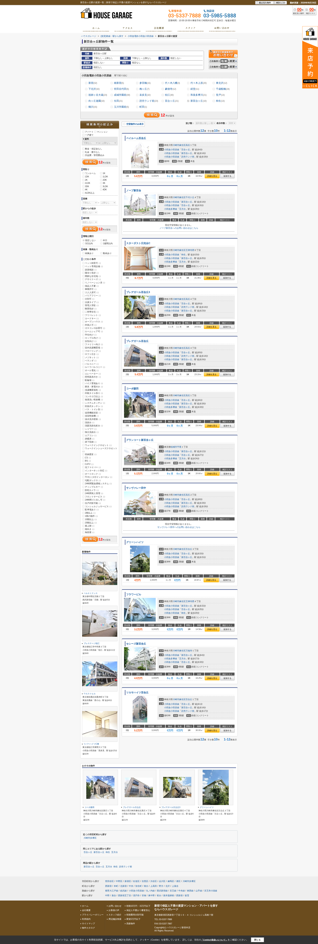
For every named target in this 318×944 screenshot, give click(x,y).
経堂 (194, 88)
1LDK (105, 176)
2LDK (87, 183)
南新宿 (119, 82)
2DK (105, 180)
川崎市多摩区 (90, 838)
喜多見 (145, 94)
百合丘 (189, 549)
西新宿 (108, 886)
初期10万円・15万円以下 (138, 906)
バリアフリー (93, 295)
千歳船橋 (223, 88)
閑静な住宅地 (93, 276)
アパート (89, 132)
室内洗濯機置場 (94, 347)
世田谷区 (109, 881)
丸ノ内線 (150, 890)
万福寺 (189, 650)
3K (104, 183)
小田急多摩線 (170, 209)
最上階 (89, 526)
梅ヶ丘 (144, 88)
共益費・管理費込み (94, 155)
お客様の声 (113, 910)
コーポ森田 (132, 388)
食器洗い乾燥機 (94, 399)
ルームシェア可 (94, 331)
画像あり (89, 253)
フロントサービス (95, 496)
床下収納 (90, 442)
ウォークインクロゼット (98, 445)
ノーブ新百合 (133, 190)
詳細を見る (212, 176)
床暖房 (89, 438)
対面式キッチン (94, 406)
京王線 (173, 890)
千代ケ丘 (190, 197)
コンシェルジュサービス (98, 506)
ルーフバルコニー (95, 367)
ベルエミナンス (91, 593)
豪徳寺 (170, 88)
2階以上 (90, 513)
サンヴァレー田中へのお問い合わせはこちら (178, 527)
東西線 (190, 890)
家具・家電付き (94, 386)
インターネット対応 (96, 470)
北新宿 (123, 886)
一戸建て (89, 135)
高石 (188, 145)
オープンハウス (94, 321)
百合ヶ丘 (172, 100)
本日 (105, 240)
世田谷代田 (121, 88)
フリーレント (93, 315)
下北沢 (94, 88)
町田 (143, 106)
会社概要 (86, 910)
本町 (116, 886)
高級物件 (130, 923)
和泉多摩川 (198, 94)
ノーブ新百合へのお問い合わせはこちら (178, 228)
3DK (87, 186)
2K (86, 180)
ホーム (85, 906)
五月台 (182, 209)
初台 (159, 895)
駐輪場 (89, 380)
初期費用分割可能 (135, 914)
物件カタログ (88, 928)
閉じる (257, 940)
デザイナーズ (93, 279)
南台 (146, 886)
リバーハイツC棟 (91, 744)
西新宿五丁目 (124, 895)
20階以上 (91, 522)
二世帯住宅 (92, 312)
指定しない (90, 240)
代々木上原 (198, 82)
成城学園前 (122, 94)
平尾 (179, 447)
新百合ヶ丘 (198, 100)
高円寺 (136, 895)
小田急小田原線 (171, 149)
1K (104, 173)
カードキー (92, 318)
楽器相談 (90, 269)
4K (86, 189)
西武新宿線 (162, 890)
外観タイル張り (94, 393)
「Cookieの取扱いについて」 (214, 940)
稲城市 (174, 447)
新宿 (92, 82)
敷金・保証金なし (93, 148)
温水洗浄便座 (93, 419)
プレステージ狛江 (92, 643)
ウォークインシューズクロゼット (99, 449)
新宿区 (128, 881)
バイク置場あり (94, 383)
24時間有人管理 (94, 493)
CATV (89, 464)
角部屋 (89, 532)
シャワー (90, 429)
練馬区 (171, 881)
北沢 (167, 886)
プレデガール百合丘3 (138, 292)
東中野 (151, 895)
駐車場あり (92, 509)
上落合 (175, 886)
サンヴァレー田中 (136, 488)
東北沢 (221, 82)
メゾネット (92, 357)
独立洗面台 (92, 432)
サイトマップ (88, 923)
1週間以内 (108, 243)
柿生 (220, 100)
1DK (87, 176)
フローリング (93, 351)
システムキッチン (95, 403)
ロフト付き (92, 354)
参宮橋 (145, 82)
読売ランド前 (148, 100)
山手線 (199, 890)
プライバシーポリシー (93, 914)
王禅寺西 (190, 250)
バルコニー (92, 364)
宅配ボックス (93, 480)
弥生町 (138, 886)
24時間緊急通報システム (98, 483)
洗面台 (89, 422)
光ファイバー (93, 467)
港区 (178, 881)
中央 (131, 886)
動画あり (107, 253)
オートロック (93, 474)
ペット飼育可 (93, 263)
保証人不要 (92, 286)
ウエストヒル (90, 693)
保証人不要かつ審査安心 (138, 910)
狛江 (169, 94)
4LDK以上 (90, 193)
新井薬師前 (168, 895)
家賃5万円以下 (133, 919)
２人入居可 (92, 292)
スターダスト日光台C (138, 243)
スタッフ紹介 (114, 914)
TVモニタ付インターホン (98, 477)
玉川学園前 (121, 106)
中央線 (181, 890)
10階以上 (91, 519)
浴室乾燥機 (92, 416)
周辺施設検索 (114, 919)
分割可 (89, 299)
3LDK (105, 186)
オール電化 (92, 370)
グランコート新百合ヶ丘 (140, 440)
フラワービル (133, 594)
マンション (102, 132)
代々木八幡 (172, 82)
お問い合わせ (114, 906)
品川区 (162, 881)
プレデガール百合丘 (137, 341)
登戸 (220, 94)
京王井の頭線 (210, 890)
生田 (118, 100)
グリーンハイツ (135, 542)
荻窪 (187, 895)
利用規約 (86, 919)
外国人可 (90, 325)
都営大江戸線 (111, 890)
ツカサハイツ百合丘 (137, 692)
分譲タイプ (92, 302)
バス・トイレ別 (94, 409)
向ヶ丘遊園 (96, 100)
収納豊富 (90, 454)
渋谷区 (153, 881)
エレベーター (93, 373)
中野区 (119, 881)
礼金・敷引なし (92, 152)
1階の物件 (91, 516)
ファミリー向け (94, 344)
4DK (105, 189)
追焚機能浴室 (93, 412)
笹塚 (144, 895)
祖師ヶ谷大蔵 (97, 94)
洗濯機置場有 (93, 390)
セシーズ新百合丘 (136, 643)
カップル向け (93, 338)
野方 (161, 886)
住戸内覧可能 (93, 503)
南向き (89, 529)
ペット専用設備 (94, 266)
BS (88, 461)
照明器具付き (93, 377)
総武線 (123, 890)
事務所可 (90, 289)
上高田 (153, 886)
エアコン (90, 435)
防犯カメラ (92, 490)
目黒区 (145, 881)
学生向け (90, 334)
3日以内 (89, 243)
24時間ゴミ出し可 (95, 500)
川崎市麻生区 (179, 145)
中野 (107, 895)
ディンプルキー (94, 487)
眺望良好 (90, 308)
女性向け (90, 341)
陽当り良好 (92, 273)
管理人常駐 (92, 305)
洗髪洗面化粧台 (94, 425)
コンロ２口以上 (94, 396)
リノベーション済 (95, 282)
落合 (114, 895)
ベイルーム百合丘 (136, 138)
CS (88, 457)
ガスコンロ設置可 (95, 328)
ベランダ (90, 360)
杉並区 (136, 881)
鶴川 (92, 106)
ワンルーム (90, 173)
